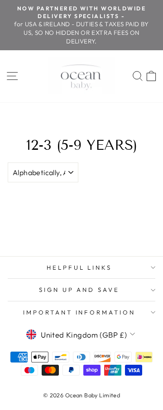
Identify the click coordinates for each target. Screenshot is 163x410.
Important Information (79, 312)
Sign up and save (79, 289)
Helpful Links (79, 267)
